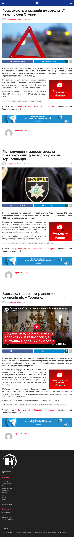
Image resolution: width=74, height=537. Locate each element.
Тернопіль (5, 481)
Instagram (51, 106)
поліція (41, 243)
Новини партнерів (7, 504)
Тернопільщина (6, 483)
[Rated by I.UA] (6, 473)
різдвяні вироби (31, 404)
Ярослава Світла (15, 19)
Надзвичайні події (7, 488)
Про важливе (5, 515)
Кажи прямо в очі (7, 517)
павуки (22, 404)
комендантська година (19, 243)
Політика (4, 492)
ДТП (19, 101)
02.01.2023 (27, 19)
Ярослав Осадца (59, 404)
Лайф (3, 495)
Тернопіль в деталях (7, 519)
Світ (3, 502)
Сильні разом (6, 512)
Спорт (4, 497)
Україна (4, 499)
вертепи (9, 404)
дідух (15, 404)
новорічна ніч (32, 243)
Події (3, 485)
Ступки (32, 101)
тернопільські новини (45, 404)
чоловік (38, 101)
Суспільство (5, 490)
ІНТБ (8, 101)
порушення (49, 243)
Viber (30, 106)
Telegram (22, 106)
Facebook (38, 106)
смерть (25, 101)
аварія (14, 101)
